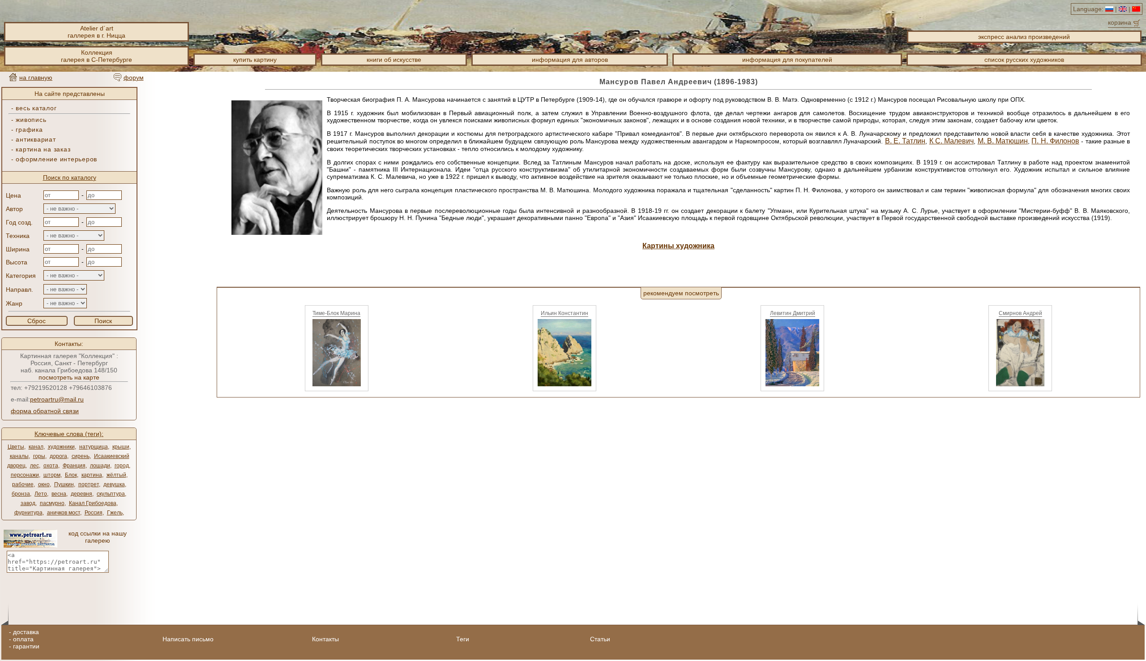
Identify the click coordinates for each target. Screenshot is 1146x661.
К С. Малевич (951, 141)
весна (58, 494)
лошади (100, 465)
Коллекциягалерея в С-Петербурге (96, 56)
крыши (120, 447)
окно (44, 484)
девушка (114, 484)
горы (39, 456)
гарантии (26, 646)
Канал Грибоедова (92, 503)
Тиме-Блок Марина (336, 313)
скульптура (111, 494)
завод (28, 503)
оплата (23, 639)
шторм (51, 475)
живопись (31, 119)
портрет (88, 484)
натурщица (93, 447)
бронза (21, 494)
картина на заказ (43, 149)
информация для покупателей (787, 59)
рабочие (23, 484)
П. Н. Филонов (1055, 141)
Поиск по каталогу (69, 177)
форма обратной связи (45, 411)
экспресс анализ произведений (1024, 36)
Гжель (115, 513)
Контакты (325, 639)
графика (29, 129)
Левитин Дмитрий (792, 313)
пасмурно (52, 503)
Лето (40, 494)
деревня (81, 494)
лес (34, 465)
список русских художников (1024, 59)
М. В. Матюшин (1003, 141)
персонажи (25, 475)
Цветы (16, 447)
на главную (35, 77)
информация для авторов (570, 59)
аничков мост (63, 513)
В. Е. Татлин (905, 141)
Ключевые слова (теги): (68, 433)
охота (50, 465)
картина (91, 475)
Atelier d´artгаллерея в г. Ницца (96, 32)
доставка (26, 631)
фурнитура (28, 513)
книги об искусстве (394, 59)
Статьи (600, 639)
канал (36, 447)
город (122, 465)
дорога (58, 456)
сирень (81, 456)
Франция (74, 465)
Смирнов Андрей (1020, 313)
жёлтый (116, 475)
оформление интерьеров (56, 159)
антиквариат (36, 139)
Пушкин (64, 484)
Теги (462, 639)
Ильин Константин (564, 313)
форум (134, 77)
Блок (71, 475)
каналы (19, 456)
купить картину (255, 59)
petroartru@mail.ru (57, 399)
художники (61, 447)
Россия (94, 513)
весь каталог (36, 108)
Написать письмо (188, 639)
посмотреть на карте (68, 377)
